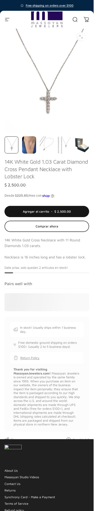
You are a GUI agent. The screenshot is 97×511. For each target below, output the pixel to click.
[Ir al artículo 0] (11, 145)
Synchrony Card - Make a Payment (30, 497)
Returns (10, 490)
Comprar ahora (47, 226)
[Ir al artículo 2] (29, 145)
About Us (11, 470)
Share (15, 439)
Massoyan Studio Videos (22, 477)
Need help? (81, 439)
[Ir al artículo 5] (82, 145)
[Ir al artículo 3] (47, 145)
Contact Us (12, 484)
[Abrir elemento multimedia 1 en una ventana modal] (80, 36)
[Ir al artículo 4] (64, 145)
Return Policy (29, 358)
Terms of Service (16, 503)
